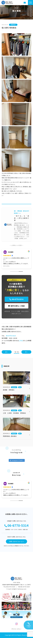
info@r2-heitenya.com (19, 589)
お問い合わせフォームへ (16, 541)
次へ (26, 352)
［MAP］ (29, 584)
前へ (6, 352)
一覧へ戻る (16, 352)
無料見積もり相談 (17, 306)
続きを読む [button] (6, 266)
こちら (21, 341)
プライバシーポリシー (16, 629)
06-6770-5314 (17, 299)
